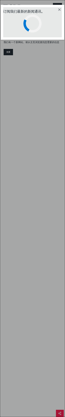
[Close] (59, 9)
